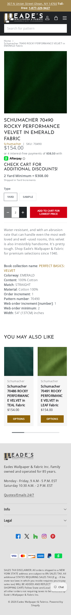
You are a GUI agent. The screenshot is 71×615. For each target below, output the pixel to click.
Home (7, 41)
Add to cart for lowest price (48, 212)
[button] (56, 18)
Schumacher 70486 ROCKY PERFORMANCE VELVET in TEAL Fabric (18, 395)
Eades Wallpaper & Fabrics (32, 601)
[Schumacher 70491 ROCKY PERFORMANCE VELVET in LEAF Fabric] (52, 361)
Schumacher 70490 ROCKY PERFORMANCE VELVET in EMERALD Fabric (34, 44)
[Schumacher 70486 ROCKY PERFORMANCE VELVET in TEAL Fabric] (18, 361)
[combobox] (35, 28)
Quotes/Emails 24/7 (19, 495)
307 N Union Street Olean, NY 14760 (32, 3)
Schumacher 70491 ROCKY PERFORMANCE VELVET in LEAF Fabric (52, 395)
